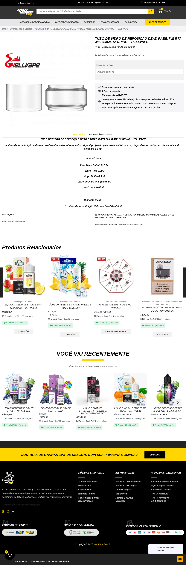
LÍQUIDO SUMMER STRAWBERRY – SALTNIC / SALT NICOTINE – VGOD (93, 411)
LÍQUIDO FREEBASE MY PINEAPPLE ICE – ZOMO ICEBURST (70, 306)
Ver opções (23, 332)
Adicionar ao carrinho (116, 332)
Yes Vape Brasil (102, 544)
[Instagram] (3, 512)
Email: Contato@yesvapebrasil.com (21, 505)
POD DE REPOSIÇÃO (172, 302)
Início (5, 29)
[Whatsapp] (8, 512)
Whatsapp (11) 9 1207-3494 (155, 2)
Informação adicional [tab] (101, 134)
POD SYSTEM (162, 304)
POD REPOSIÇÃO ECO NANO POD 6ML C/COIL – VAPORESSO (162, 309)
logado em (112, 224)
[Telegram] (13, 512)
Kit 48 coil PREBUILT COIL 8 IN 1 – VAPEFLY (116, 306)
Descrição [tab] (79, 134)
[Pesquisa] (151, 11)
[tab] (79, 134)
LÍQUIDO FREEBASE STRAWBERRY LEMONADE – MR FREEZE (24, 306)
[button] (25, 2)
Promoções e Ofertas (21, 29)
